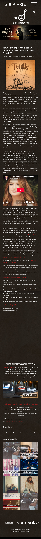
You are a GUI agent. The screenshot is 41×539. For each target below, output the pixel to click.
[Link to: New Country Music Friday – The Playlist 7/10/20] (11, 450)
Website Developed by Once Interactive (20, 531)
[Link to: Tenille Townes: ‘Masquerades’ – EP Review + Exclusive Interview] (29, 484)
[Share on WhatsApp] (20, 432)
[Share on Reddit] (27, 432)
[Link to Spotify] (21, 4)
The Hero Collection (9, 367)
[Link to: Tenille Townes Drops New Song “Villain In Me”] (11, 484)
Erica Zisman (30, 56)
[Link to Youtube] (17, 4)
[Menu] (34, 5)
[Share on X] (13, 432)
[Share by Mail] (34, 432)
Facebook (13, 262)
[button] (20, 32)
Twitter (5, 262)
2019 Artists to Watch (31, 235)
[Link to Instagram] (6, 4)
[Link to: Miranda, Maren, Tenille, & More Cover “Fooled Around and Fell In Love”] (11, 467)
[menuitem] (35, 5)
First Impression (21, 56)
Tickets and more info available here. (14, 257)
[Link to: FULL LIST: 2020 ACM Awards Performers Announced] (29, 467)
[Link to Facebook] (14, 4)
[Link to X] (10, 4)
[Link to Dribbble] (25, 4)
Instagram (32, 260)
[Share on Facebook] (6, 432)
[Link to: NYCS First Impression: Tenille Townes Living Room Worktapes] (11, 501)
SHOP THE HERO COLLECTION (20, 364)
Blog (15, 56)
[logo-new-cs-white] (20, 15)
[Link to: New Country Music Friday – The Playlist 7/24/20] (29, 501)
